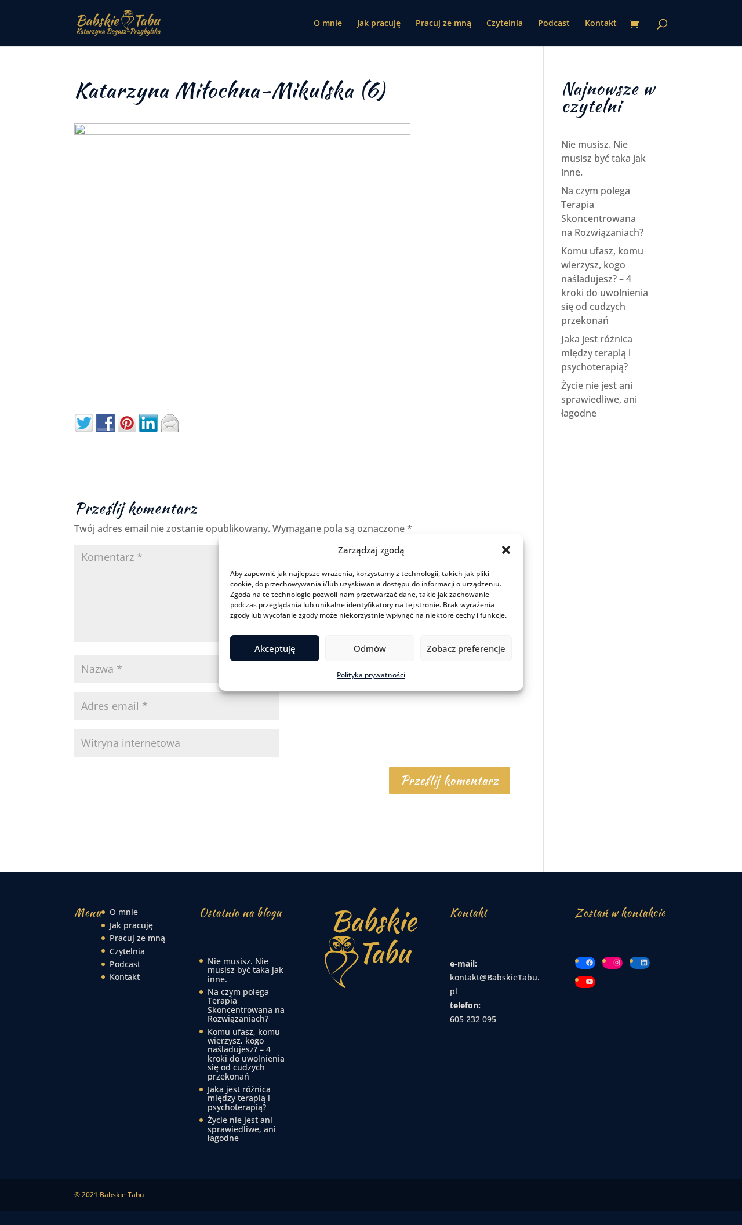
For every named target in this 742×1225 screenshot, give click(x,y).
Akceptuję (275, 648)
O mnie (328, 23)
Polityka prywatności (371, 675)
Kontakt (601, 23)
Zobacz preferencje (466, 648)
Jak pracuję (379, 23)
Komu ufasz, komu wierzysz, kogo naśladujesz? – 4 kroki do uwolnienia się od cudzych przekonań (246, 1054)
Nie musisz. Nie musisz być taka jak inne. (603, 158)
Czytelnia (504, 23)
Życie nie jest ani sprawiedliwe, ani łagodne (599, 399)
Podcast (554, 23)
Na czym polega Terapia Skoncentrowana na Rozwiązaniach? (246, 1005)
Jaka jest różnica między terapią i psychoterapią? (596, 353)
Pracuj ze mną (443, 23)
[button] (506, 550)
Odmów (370, 648)
